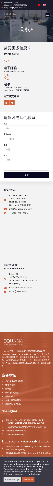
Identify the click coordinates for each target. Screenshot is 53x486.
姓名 (5, 124)
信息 (5, 155)
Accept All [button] (28, 479)
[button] (48, 15)
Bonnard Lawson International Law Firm (21, 354)
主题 (5, 145)
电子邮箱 (7, 134)
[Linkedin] (6, 102)
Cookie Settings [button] (12, 479)
